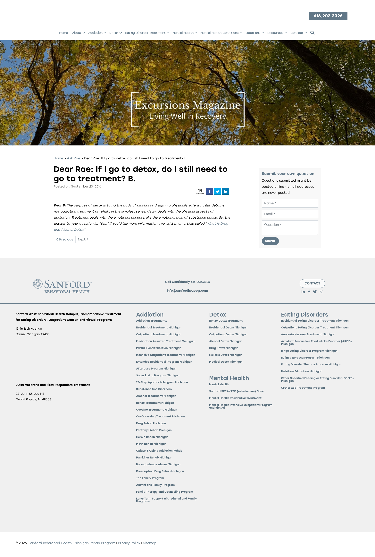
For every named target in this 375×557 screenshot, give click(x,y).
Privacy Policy (129, 543)
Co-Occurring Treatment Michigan (160, 416)
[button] (83, 33)
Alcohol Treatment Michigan (156, 396)
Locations (253, 33)
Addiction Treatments (151, 320)
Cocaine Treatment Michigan (156, 409)
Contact (297, 33)
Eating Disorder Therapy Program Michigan (311, 364)
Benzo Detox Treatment (226, 320)
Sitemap (149, 543)
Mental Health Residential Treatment (235, 398)
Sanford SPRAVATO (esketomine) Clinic (237, 391)
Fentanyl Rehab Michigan (154, 430)
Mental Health (183, 33)
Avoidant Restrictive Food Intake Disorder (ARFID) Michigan (316, 343)
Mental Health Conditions (219, 33)
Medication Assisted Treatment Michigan (165, 341)
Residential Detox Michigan (228, 327)
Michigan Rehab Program (94, 543)
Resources (275, 33)
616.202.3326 (200, 282)
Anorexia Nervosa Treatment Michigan (308, 334)
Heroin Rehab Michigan (152, 437)
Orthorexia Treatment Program (303, 388)
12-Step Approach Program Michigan (162, 382)
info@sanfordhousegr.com (187, 290)
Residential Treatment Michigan (158, 327)
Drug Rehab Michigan (151, 423)
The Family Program (150, 478)
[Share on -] (209, 191)
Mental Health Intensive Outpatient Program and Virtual (240, 406)
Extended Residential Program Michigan (164, 362)
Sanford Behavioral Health (50, 543)
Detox (113, 33)
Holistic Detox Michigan (225, 355)
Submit (270, 241)
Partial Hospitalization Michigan (158, 348)
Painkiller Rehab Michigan (154, 457)
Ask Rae (73, 158)
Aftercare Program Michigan (156, 368)
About (76, 33)
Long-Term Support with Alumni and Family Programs (166, 500)
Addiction (95, 33)
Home (63, 33)
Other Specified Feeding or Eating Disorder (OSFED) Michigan (317, 380)
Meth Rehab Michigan (151, 444)
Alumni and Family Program (155, 485)
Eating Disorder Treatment (145, 33)
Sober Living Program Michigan (157, 375)
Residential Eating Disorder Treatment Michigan (315, 320)
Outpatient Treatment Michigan (158, 334)
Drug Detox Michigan (223, 348)
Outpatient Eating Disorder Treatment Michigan (315, 327)
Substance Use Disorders (154, 389)
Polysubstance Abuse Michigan (158, 464)
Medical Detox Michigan (226, 362)
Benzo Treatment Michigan (155, 403)
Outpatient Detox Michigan (228, 334)
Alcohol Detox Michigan (225, 341)
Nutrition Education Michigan (301, 371)
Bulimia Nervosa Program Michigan (305, 357)
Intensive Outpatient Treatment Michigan (165, 355)
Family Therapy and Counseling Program (164, 492)
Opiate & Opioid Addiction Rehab (159, 450)
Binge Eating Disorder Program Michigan (309, 351)
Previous (65, 239)
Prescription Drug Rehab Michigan (160, 471)
